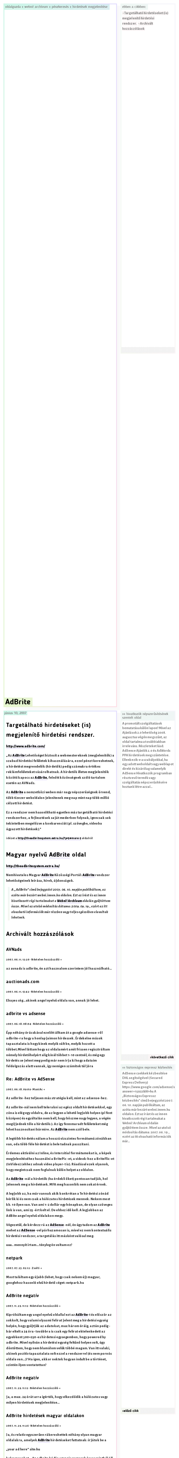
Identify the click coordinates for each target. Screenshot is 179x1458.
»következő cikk (162, 1057)
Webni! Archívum (36, 7)
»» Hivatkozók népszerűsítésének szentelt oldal (145, 716)
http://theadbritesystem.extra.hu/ (33, 866)
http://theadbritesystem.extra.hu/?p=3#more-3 (49, 838)
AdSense (57, 1225)
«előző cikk (130, 1411)
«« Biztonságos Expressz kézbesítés (147, 1067)
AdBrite (18, 755)
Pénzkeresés (60, 7)
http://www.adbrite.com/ (25, 746)
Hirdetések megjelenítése (89, 7)
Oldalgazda (13, 7)
